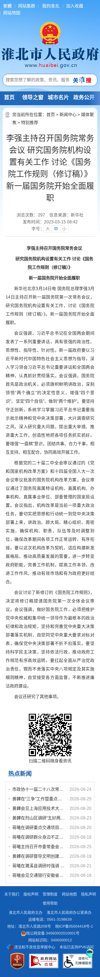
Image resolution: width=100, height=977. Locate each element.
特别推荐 (29, 122)
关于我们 (11, 894)
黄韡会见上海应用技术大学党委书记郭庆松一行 (38, 808)
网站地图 (11, 13)
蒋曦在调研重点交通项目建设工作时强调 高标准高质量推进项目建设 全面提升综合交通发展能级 (38, 827)
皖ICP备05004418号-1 (74, 926)
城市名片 (58, 97)
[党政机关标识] (17, 961)
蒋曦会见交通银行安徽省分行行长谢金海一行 (38, 875)
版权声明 (30, 894)
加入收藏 (74, 6)
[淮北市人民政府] (50, 57)
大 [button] (48, 229)
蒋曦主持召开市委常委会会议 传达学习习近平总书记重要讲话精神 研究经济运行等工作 (38, 846)
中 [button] (56, 229)
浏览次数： (31, 215)
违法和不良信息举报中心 (34, 947)
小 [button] (64, 229)
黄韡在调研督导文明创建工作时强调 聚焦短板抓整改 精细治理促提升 (38, 856)
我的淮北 (50, 6)
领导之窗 (32, 97)
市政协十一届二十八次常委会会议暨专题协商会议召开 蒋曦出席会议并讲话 (38, 789)
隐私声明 (88, 894)
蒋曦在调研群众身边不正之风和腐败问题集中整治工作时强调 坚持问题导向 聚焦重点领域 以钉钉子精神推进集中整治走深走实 (38, 837)
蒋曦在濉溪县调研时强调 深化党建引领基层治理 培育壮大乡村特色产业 (38, 866)
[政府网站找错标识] (43, 961)
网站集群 (26, 6)
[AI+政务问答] (90, 952)
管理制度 (50, 894)
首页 (9, 97)
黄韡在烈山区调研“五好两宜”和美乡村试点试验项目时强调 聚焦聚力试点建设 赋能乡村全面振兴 (38, 818)
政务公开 (84, 97)
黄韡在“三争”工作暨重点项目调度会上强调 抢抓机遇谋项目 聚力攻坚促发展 (38, 799)
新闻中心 (68, 114)
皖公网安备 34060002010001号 (52, 933)
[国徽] (50, 33)
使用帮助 (50, 903)
